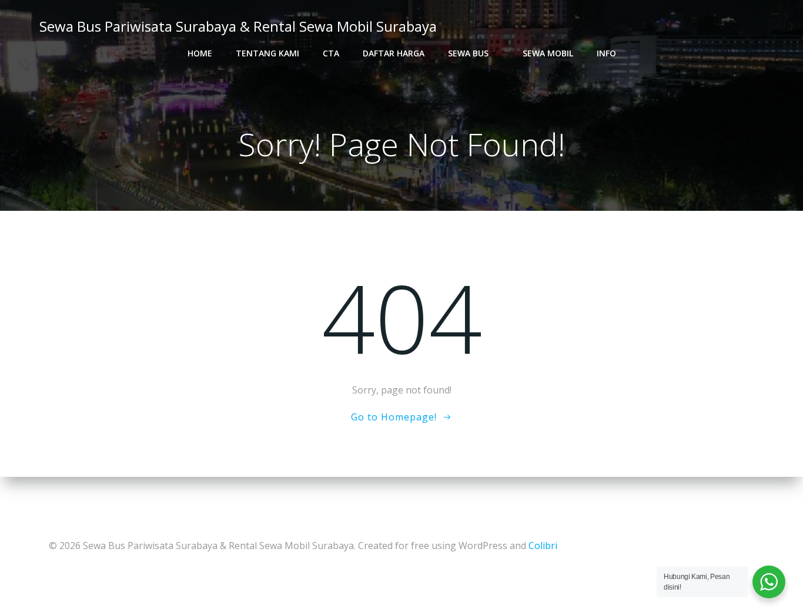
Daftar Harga (393, 53)
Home (200, 53)
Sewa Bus (468, 53)
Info (606, 53)
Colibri (542, 545)
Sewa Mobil (548, 53)
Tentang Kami (267, 53)
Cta (331, 53)
